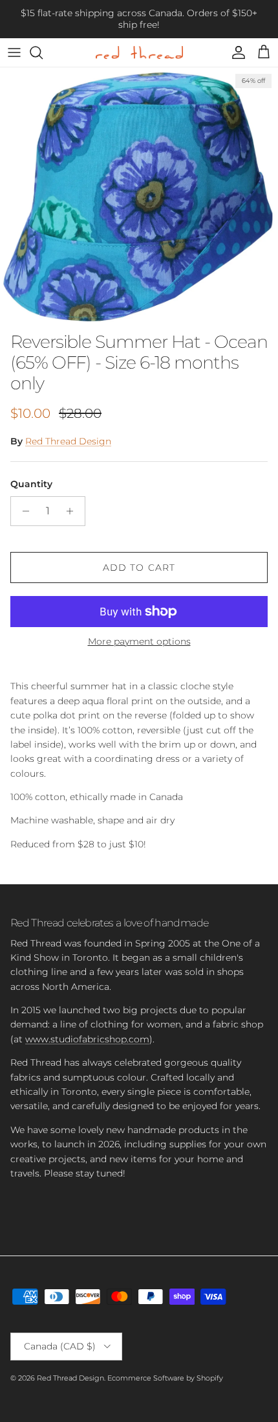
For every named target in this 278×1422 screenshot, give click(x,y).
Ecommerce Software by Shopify (165, 1377)
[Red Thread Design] (139, 52)
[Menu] (14, 52)
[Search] (42, 52)
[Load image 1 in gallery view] (139, 196)
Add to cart (139, 567)
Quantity (31, 484)
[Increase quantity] (73, 511)
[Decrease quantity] (22, 511)
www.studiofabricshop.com (87, 1039)
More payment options (139, 641)
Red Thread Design (68, 441)
